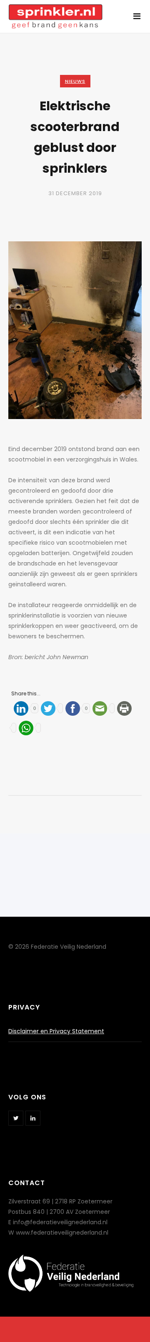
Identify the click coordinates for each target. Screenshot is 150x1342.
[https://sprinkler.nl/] (55, 12)
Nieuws (75, 81)
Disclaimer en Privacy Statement (56, 1031)
